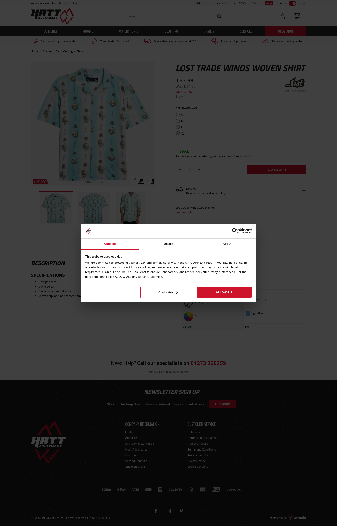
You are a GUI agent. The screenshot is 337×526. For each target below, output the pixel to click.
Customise (165, 292)
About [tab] (227, 243)
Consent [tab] (110, 243)
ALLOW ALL (224, 292)
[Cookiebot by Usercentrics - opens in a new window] (235, 231)
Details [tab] (168, 243)
